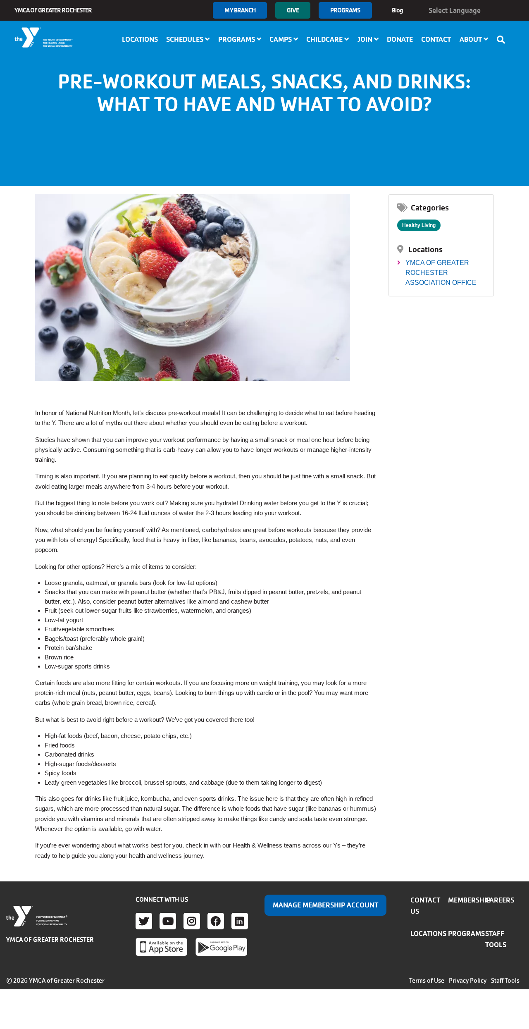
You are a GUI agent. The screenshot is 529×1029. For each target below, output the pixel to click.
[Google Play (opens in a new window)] (221, 947)
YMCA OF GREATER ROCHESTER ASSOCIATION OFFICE (441, 272)
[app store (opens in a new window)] (161, 947)
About (472, 39)
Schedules (185, 39)
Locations (140, 39)
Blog (397, 10)
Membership (469, 900)
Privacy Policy (467, 980)
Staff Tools (505, 980)
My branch (239, 10)
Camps (281, 39)
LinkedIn (239, 921)
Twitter (144, 921)
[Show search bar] (503, 40)
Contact (436, 39)
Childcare (325, 39)
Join (365, 39)
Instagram (192, 921)
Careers (499, 900)
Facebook (216, 921)
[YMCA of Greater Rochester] (44, 37)
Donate (400, 39)
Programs (345, 10)
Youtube (168, 921)
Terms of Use (426, 980)
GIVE (292, 10)
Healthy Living (419, 225)
